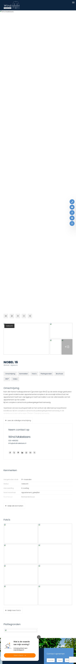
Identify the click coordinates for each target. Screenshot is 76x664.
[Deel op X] (14, 452)
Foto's (34, 374)
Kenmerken (23, 374)
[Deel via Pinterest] (18, 452)
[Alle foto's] (6, 316)
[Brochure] (12, 316)
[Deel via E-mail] (30, 452)
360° (7, 379)
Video (15, 379)
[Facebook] (72, 212)
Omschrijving (10, 374)
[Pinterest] (72, 218)
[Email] (72, 207)
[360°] (18, 316)
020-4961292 (13, 440)
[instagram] (72, 223)
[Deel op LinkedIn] (22, 452)
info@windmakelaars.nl (17, 443)
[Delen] (30, 316)
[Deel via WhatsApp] (26, 452)
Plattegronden (46, 374)
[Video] (24, 316)
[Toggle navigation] (73, 2)
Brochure (59, 374)
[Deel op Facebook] (10, 452)
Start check (18, 655)
